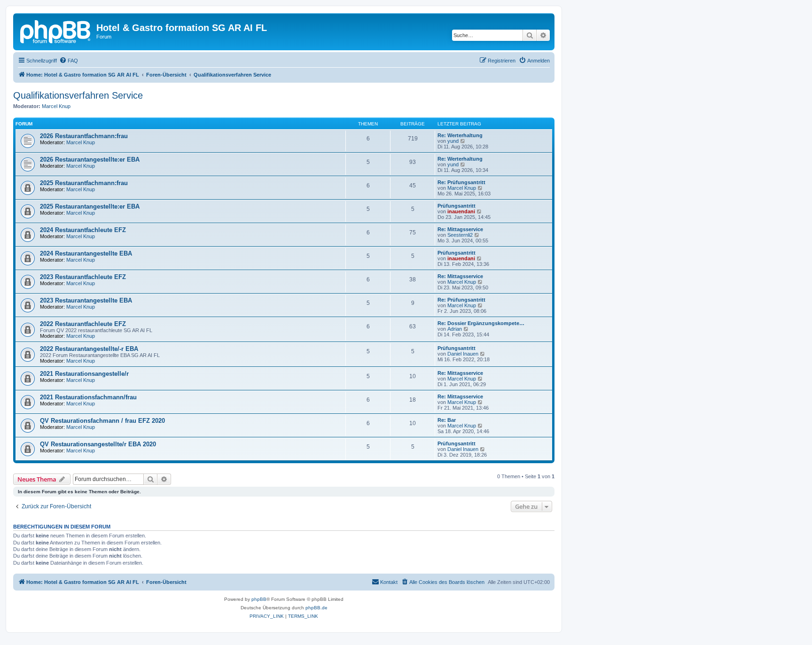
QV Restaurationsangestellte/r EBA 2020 (98, 444)
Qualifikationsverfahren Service (78, 95)
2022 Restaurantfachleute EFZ (83, 323)
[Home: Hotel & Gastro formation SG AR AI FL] (56, 31)
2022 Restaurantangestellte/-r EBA (89, 348)
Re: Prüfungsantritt (461, 182)
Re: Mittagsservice (460, 229)
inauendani (461, 211)
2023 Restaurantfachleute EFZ (83, 276)
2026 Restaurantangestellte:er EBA (90, 159)
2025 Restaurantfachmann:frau (84, 183)
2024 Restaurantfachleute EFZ (83, 229)
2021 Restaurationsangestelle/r (84, 373)
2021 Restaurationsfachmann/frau (88, 397)
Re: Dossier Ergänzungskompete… (480, 323)
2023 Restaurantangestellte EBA (86, 300)
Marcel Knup (56, 106)
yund (453, 141)
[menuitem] (68, 60)
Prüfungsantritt (456, 206)
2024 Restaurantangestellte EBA (86, 253)
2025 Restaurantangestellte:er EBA (90, 206)
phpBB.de (316, 607)
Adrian (454, 329)
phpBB (258, 599)
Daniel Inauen (462, 354)
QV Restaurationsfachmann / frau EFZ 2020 (102, 420)
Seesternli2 (460, 235)
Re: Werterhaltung (460, 135)
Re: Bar (446, 420)
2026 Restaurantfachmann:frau (84, 136)
